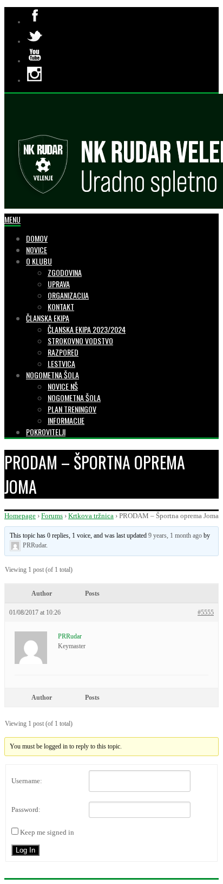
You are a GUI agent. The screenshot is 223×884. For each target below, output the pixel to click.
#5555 (206, 612)
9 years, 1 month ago (175, 535)
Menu (12, 219)
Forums (52, 516)
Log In (25, 850)
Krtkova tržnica (91, 516)
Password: (26, 809)
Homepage (20, 516)
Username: (26, 781)
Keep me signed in (47, 832)
